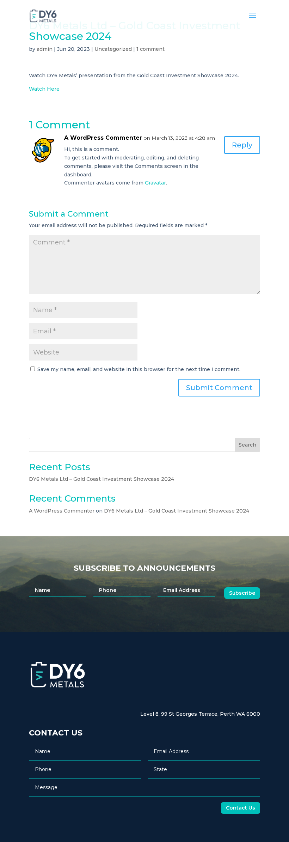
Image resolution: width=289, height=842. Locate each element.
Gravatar (155, 183)
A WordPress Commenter (103, 137)
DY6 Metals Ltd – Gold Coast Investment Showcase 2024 (101, 479)
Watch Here (44, 89)
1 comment (150, 49)
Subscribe (242, 593)
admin (45, 49)
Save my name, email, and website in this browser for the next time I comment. (138, 369)
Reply (242, 145)
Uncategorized (113, 49)
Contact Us (240, 808)
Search (247, 445)
